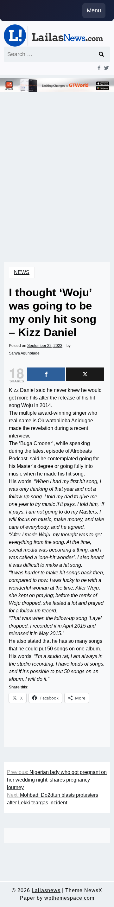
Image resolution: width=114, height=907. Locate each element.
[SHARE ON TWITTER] (85, 374)
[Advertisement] (57, 174)
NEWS (21, 272)
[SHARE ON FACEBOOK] (46, 374)
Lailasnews (46, 890)
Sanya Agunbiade (24, 353)
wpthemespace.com (69, 898)
